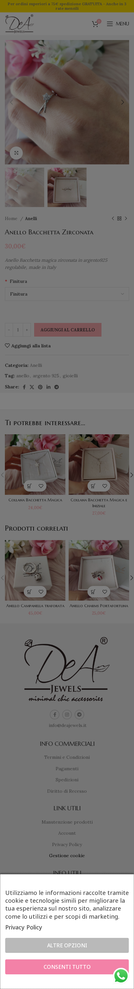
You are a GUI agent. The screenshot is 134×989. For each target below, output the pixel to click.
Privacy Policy (23, 927)
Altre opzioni (67, 945)
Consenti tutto (67, 966)
